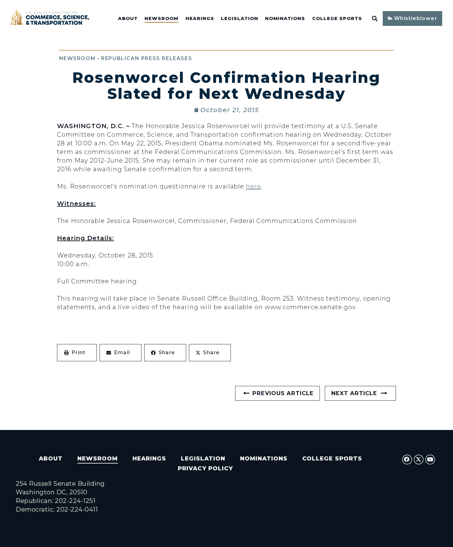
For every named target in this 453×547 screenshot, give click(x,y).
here (253, 186)
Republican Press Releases (146, 58)
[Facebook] (407, 459)
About (128, 18)
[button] (77, 352)
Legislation (239, 18)
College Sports (337, 18)
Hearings (200, 18)
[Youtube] (430, 459)
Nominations (285, 18)
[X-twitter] (419, 459)
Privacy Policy (205, 468)
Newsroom (161, 18)
